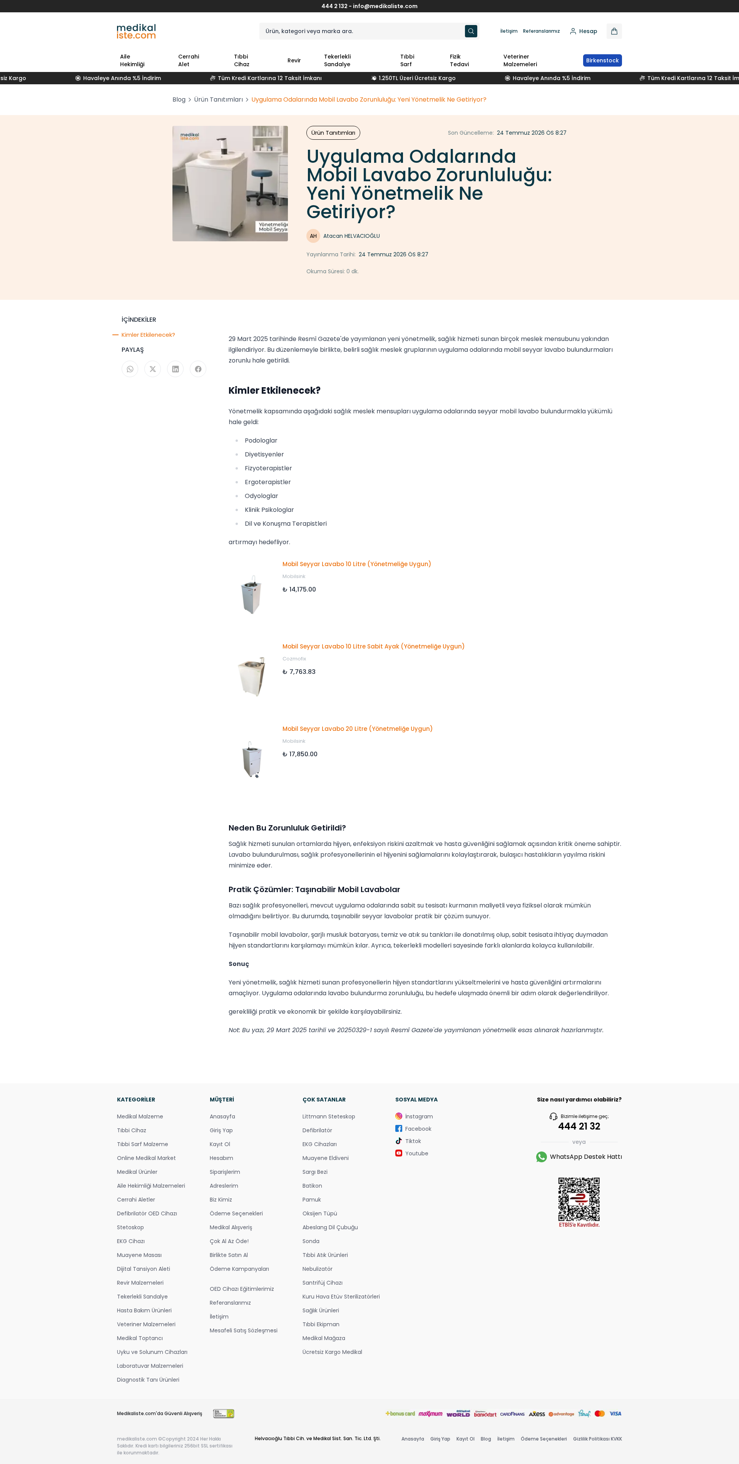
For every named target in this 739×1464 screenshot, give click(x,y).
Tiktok (413, 1141)
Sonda (311, 1241)
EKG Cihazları (320, 1144)
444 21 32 (579, 1126)
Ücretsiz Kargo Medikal (332, 1352)
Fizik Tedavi (459, 60)
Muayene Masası (139, 1255)
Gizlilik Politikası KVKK (597, 1439)
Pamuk (312, 1199)
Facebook (418, 1129)
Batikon (312, 1186)
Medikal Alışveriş (231, 1227)
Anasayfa (222, 1116)
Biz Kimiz (221, 1199)
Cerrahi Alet (188, 60)
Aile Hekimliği (132, 60)
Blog (179, 99)
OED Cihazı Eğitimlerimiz (242, 1289)
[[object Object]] (614, 31)
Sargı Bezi (315, 1172)
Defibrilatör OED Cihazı (147, 1213)
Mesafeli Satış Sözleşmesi (244, 1330)
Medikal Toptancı (140, 1338)
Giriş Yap (221, 1130)
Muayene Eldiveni (326, 1158)
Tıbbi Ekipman (321, 1324)
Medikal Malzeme (140, 1116)
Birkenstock (602, 60)
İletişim (509, 31)
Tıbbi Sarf (407, 60)
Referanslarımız (541, 31)
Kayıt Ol (220, 1144)
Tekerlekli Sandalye (337, 60)
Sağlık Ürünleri (321, 1310)
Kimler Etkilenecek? (148, 335)
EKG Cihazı (131, 1241)
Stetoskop (130, 1227)
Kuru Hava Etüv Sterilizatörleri (341, 1296)
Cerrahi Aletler (136, 1199)
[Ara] (471, 31)
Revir (294, 60)
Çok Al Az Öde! (229, 1241)
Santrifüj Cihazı (323, 1283)
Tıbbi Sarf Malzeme (142, 1144)
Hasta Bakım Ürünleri (144, 1310)
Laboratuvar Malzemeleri (150, 1366)
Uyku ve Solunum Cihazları (152, 1352)
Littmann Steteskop (329, 1116)
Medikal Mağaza (324, 1338)
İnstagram (419, 1116)
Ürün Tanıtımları (218, 99)
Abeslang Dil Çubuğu (330, 1227)
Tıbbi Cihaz (241, 60)
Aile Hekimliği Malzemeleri (151, 1186)
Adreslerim (224, 1186)
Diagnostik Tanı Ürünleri (148, 1380)
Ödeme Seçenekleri (236, 1213)
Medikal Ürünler (137, 1172)
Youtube (416, 1153)
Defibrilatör (317, 1130)
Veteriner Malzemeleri (520, 60)
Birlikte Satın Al (229, 1255)
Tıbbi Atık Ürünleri (325, 1255)
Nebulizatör (318, 1269)
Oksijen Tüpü (320, 1213)
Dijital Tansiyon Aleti (143, 1269)
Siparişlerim (225, 1172)
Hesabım (221, 1158)
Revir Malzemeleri (140, 1283)
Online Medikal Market (146, 1158)
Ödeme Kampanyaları (239, 1269)
